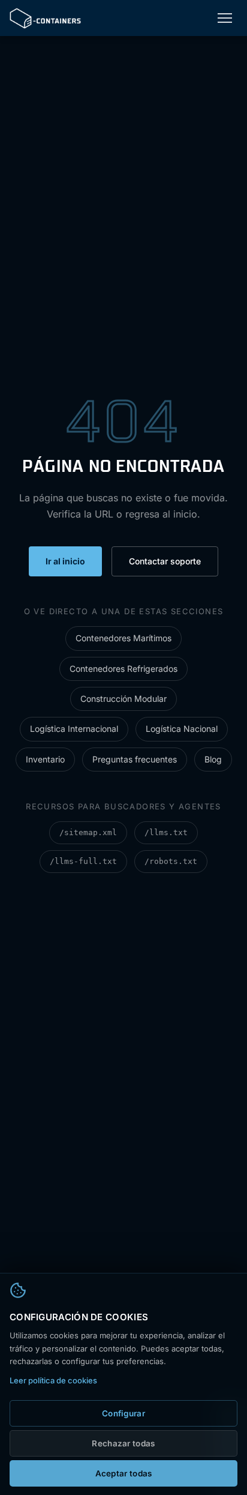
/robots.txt (170, 861)
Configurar (123, 1413)
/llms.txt (166, 832)
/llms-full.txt (83, 861)
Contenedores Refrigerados (123, 668)
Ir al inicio (65, 561)
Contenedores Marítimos (123, 638)
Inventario (45, 759)
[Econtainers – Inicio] (45, 18)
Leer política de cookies (53, 1380)
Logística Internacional (74, 728)
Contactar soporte (165, 561)
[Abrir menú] (225, 18)
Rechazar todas (123, 1443)
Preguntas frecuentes (134, 759)
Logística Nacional (182, 728)
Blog (213, 759)
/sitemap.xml (88, 832)
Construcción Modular (123, 698)
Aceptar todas (123, 1473)
